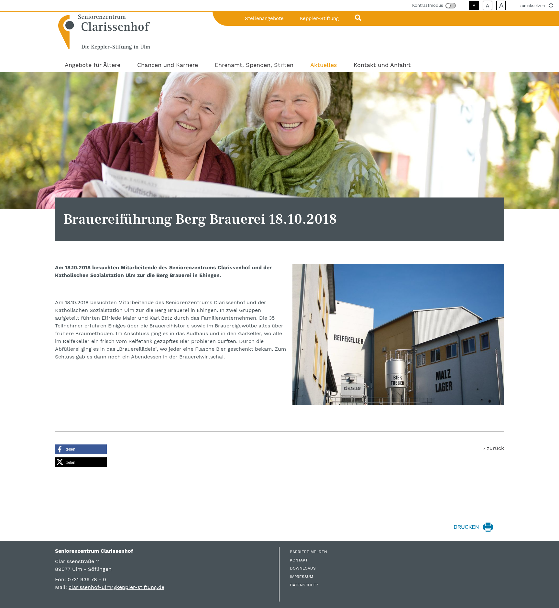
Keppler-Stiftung (319, 18)
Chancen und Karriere (167, 64)
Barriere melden (308, 551)
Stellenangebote (264, 18)
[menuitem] (92, 65)
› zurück (493, 448)
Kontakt (299, 560)
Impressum (301, 576)
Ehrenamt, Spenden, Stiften (254, 64)
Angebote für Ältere (92, 64)
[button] (81, 449)
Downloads (303, 568)
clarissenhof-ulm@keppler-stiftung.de (116, 587)
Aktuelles (323, 64)
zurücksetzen (533, 5)
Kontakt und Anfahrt (382, 64)
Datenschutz (304, 585)
